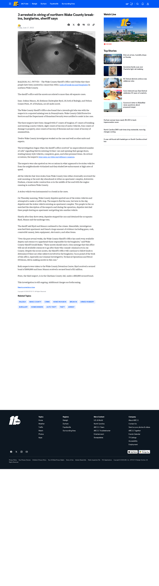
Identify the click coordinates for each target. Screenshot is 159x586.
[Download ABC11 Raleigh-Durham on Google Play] (144, 452)
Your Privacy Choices (25, 460)
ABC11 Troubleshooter (102, 431)
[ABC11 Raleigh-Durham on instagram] (21, 452)
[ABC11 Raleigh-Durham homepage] (16, 4)
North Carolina (99, 424)
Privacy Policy (13, 460)
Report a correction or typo (26, 287)
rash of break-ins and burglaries (74, 84)
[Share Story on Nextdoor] (83, 25)
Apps (40, 437)
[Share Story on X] (73, 25)
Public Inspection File (94, 460)
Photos (41, 434)
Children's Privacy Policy (39, 460)
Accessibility (133, 441)
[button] (10, 4)
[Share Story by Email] (88, 25)
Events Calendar (134, 434)
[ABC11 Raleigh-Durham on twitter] (16, 452)
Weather (42, 424)
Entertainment (99, 434)
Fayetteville (54, 4)
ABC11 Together (135, 431)
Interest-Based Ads (80, 460)
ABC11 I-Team (99, 427)
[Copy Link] (93, 25)
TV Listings (132, 437)
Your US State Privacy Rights (56, 460)
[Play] (125, 30)
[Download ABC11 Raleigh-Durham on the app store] (133, 452)
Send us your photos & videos (139, 427)
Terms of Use (69, 460)
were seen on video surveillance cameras (56, 156)
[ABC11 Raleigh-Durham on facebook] (11, 452)
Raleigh (34, 4)
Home (41, 420)
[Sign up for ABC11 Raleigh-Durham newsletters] (27, 452)
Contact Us (133, 424)
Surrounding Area (68, 4)
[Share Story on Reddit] (78, 25)
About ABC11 (134, 420)
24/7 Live (24, 4)
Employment (133, 444)
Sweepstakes (98, 437)
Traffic (41, 427)
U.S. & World (98, 420)
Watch (41, 431)
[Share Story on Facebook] (69, 25)
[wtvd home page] (14, 420)
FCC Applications (107, 460)
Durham (44, 4)
